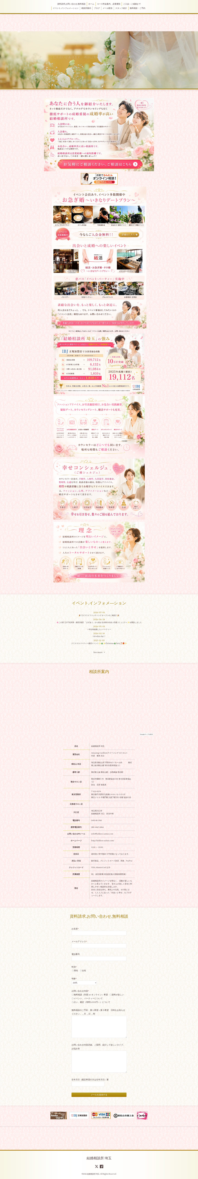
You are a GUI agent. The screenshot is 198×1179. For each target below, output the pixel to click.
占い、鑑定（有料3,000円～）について (92, 1002)
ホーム (91, 4)
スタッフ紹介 (121, 8)
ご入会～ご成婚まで (132, 4)
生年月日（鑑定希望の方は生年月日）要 (90, 1079)
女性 (84, 970)
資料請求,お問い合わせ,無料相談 (71, 4)
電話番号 (76, 954)
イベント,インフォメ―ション (66, 8)
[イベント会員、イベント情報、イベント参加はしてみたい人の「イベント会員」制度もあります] (99, 328)
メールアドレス (79, 941)
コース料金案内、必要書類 (108, 4)
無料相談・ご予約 (137, 8)
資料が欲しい (118, 994)
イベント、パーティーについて (88, 998)
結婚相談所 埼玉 (99, 1158)
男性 (76, 970)
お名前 (75, 929)
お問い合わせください (122, 331)
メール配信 (107, 8)
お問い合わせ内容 (80, 991)
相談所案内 (86, 8)
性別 (74, 967)
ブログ (97, 8)
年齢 (74, 978)
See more (98, 652)
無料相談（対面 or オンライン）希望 (91, 994)
